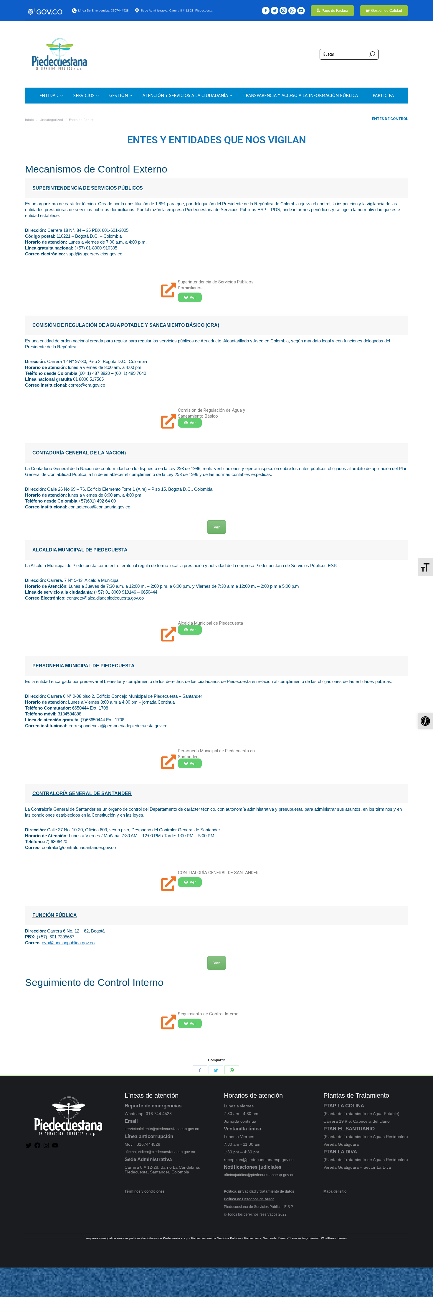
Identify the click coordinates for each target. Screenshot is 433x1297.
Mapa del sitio (334, 1191)
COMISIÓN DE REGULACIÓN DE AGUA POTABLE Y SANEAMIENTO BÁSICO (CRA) (126, 325)
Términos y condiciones (145, 1191)
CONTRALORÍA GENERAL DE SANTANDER (82, 793)
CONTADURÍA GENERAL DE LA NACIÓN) (79, 452)
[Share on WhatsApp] (231, 1069)
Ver (217, 527)
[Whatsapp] (292, 10)
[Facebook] (266, 10)
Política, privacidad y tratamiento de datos (259, 1191)
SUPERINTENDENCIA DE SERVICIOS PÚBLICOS (87, 188)
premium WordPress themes (328, 1238)
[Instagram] (283, 10)
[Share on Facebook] (200, 1069)
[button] (425, 721)
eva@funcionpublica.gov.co (68, 942)
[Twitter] (274, 10)
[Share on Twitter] (216, 1069)
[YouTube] (301, 10)
